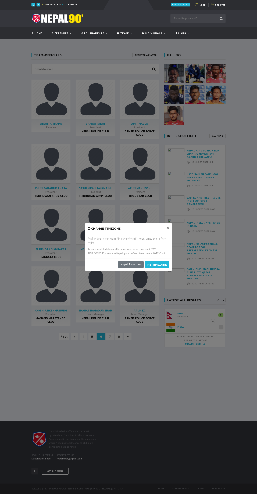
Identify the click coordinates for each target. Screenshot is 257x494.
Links (181, 33)
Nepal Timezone (130, 264)
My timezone (157, 264)
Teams (125, 33)
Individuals (153, 33)
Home (38, 33)
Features (61, 33)
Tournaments (94, 33)
